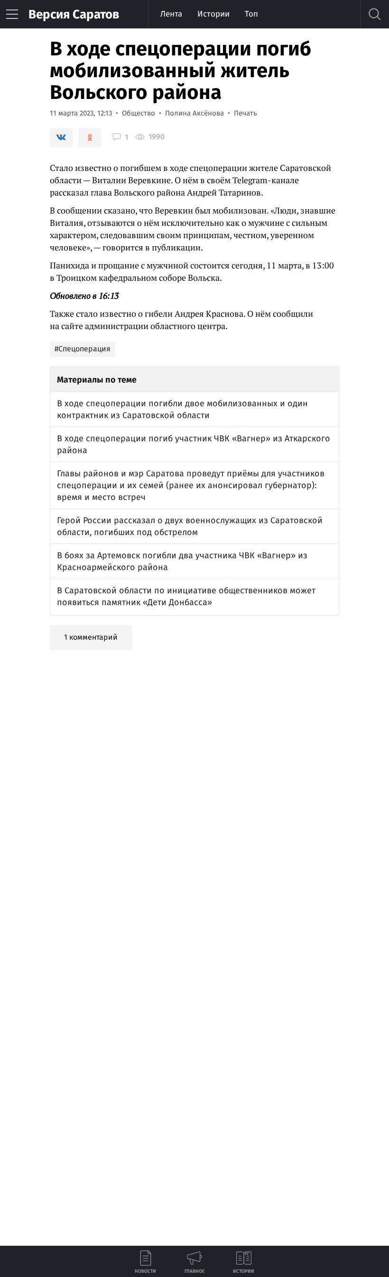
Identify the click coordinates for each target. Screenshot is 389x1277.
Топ (251, 14)
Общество (138, 113)
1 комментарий (91, 637)
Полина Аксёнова (194, 113)
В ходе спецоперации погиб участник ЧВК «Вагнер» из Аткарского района (193, 444)
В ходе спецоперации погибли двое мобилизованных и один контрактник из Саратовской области (182, 409)
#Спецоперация (83, 348)
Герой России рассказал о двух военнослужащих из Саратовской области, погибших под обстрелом (190, 526)
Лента (171, 14)
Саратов (73, 14)
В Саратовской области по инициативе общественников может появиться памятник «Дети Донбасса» (186, 596)
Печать (245, 113)
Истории (213, 14)
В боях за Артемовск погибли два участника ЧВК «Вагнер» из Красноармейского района (182, 561)
